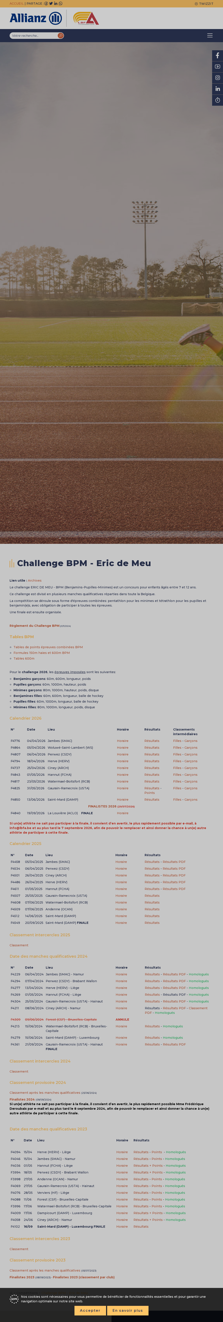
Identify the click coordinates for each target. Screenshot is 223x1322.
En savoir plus (128, 1310)
